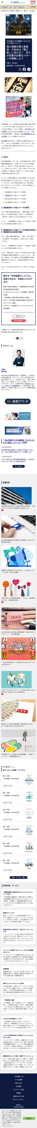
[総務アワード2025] (18, 405)
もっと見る (18, 466)
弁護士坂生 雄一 (4, 370)
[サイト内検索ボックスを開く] (34, 7)
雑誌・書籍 (11, 781)
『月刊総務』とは (18, 1076)
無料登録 (33, 1)
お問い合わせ (18, 1083)
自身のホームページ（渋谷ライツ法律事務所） (17, 385)
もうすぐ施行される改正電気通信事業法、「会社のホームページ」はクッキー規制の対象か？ (17, 460)
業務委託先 (8, 195)
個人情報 (4, 141)
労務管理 (4, 7)
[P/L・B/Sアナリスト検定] (18, 434)
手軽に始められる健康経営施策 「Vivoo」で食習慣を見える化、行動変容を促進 (18, 599)
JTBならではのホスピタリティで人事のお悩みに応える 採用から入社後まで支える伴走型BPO (18, 691)
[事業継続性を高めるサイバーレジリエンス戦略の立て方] (18, 35)
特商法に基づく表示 (18, 1096)
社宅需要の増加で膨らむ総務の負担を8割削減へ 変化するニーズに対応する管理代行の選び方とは (18, 507)
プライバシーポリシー (19, 1099)
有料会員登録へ (19, 320)
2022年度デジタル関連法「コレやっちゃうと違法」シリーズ (18, 42)
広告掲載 (18, 1086)
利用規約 (18, 1093)
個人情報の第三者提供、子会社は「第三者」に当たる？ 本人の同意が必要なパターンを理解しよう (17, 451)
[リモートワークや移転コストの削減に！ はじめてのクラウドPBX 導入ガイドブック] (18, 117)
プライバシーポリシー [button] (7, 1126)
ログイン (33, 3)
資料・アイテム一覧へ (19, 877)
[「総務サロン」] (18, 419)
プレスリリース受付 (18, 1089)
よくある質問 (18, 1079)
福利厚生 (21, 7)
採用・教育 (13, 7)
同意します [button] (29, 1118)
